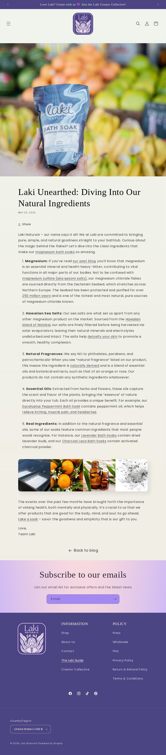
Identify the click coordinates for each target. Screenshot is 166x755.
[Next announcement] (158, 4)
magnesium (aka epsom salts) (54, 278)
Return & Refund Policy (130, 669)
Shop (65, 633)
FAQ (116, 651)
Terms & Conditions (128, 678)
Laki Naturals (29, 743)
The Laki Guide (72, 660)
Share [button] (26, 224)
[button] (8, 23)
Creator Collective (75, 669)
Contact (67, 651)
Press (117, 633)
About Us (68, 642)
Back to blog (86, 550)
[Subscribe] (114, 599)
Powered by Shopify (50, 743)
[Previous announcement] (7, 4)
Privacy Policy (123, 660)
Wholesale (120, 642)
